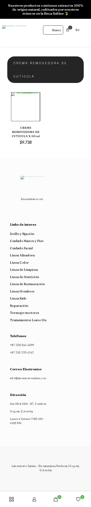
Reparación (19, 305)
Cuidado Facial (21, 248)
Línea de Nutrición (24, 277)
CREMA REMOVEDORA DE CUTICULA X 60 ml (26, 132)
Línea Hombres (22, 291)
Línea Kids (18, 298)
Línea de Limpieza (24, 269)
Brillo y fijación (22, 234)
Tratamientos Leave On (28, 320)
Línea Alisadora (22, 255)
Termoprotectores (24, 313)
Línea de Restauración (27, 284)
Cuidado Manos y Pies (27, 241)
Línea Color (19, 262)
